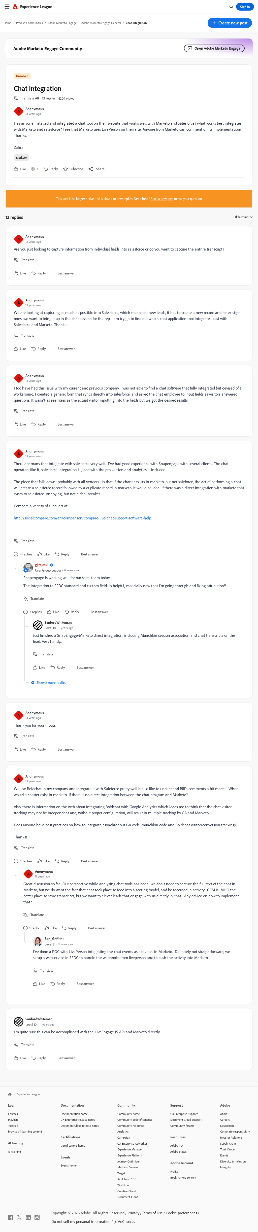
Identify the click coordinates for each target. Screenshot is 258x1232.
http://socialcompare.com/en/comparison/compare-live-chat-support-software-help (82, 517)
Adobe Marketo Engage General (101, 23)
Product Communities (29, 23)
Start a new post (162, 198)
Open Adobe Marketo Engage (218, 48)
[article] (127, 255)
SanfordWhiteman (58, 622)
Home (7, 23)
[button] (230, 23)
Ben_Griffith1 (54, 938)
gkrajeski (41, 564)
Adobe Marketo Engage (62, 23)
